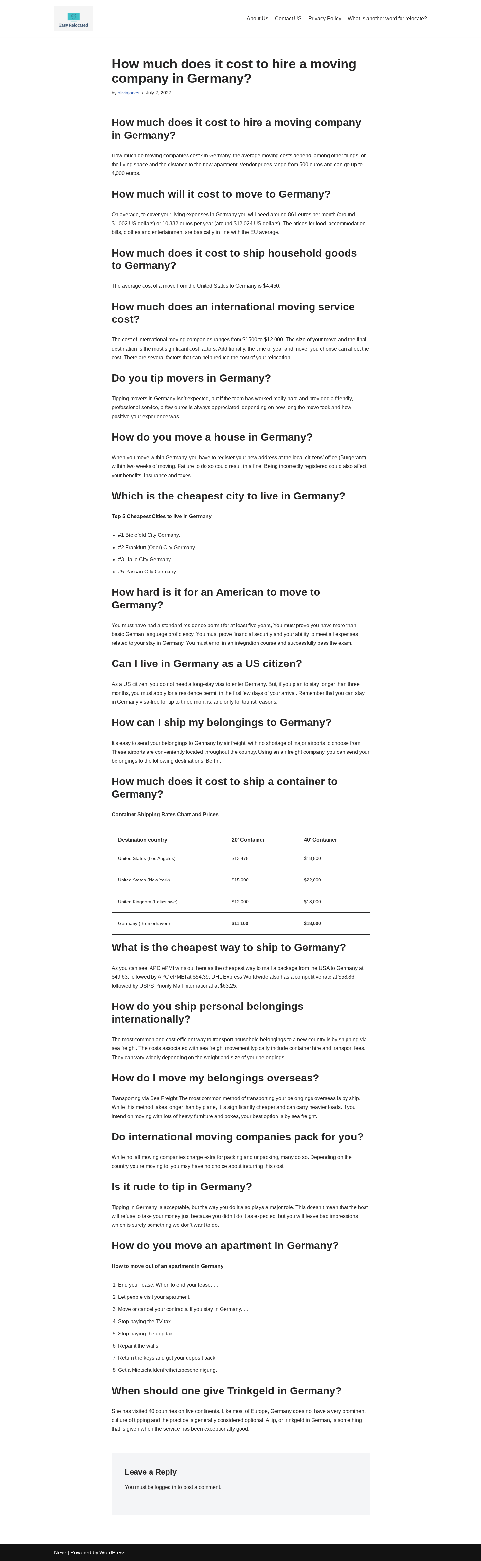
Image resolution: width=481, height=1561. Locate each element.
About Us (257, 18)
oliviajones (128, 92)
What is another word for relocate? (387, 18)
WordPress (112, 1552)
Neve (60, 1552)
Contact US (288, 18)
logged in (165, 1487)
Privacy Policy (324, 18)
